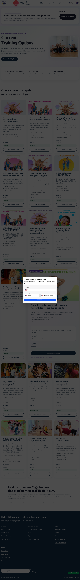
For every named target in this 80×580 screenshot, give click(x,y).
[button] (40, 290)
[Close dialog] (56, 278)
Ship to (27, 287)
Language (28, 293)
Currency (44, 293)
